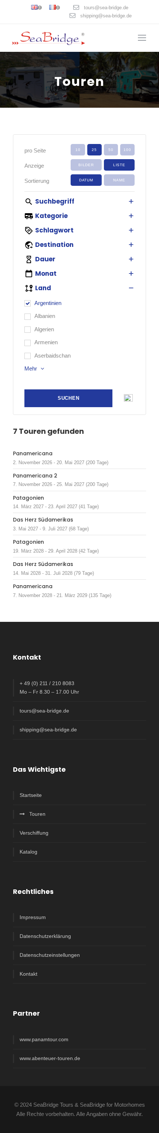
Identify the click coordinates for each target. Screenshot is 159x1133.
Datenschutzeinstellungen (50, 955)
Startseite (31, 795)
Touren (37, 814)
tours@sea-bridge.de (106, 7)
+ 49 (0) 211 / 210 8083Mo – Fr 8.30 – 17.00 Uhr (49, 687)
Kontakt (28, 974)
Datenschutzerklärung (45, 936)
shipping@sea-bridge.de (106, 16)
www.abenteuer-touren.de (50, 1058)
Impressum (33, 917)
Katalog (28, 852)
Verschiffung (34, 833)
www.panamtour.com (44, 1039)
